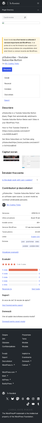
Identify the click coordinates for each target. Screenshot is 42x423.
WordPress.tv (8, 365)
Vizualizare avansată (10, 252)
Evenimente (26, 357)
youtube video (34, 246)
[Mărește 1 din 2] (17, 158)
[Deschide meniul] (38, 3)
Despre (5, 335)
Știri (3, 339)
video (37, 241)
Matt (5, 376)
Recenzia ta (7, 289)
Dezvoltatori (7, 361)
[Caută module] (25, 17)
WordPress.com (9, 372)
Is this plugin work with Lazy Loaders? (17, 180)
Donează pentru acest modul (13, 321)
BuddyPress (8, 384)
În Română (11, 393)
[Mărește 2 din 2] (37, 158)
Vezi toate (36, 289)
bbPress (6, 380)
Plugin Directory (8, 10)
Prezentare (26, 335)
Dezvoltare (8, 95)
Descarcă (7, 69)
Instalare (7, 89)
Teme (24, 339)
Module (25, 342)
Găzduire (5, 342)
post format (30, 241)
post (23, 241)
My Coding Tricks (12, 63)
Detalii (6, 78)
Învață (4, 353)
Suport (7, 100)
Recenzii (7, 83)
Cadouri (26, 365)
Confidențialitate (8, 346)
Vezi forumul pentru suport (12, 305)
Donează (26, 361)
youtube (25, 246)
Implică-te (26, 353)
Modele (25, 346)
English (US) (35, 237)
